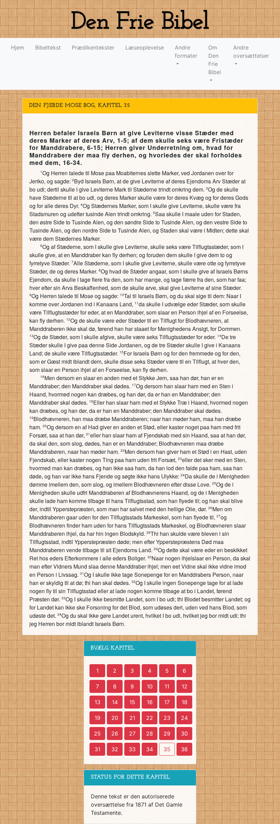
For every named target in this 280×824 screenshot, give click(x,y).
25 (97, 733)
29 (167, 733)
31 (97, 749)
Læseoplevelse (144, 47)
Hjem (17, 47)
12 (184, 686)
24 (184, 717)
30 (184, 733)
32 (114, 749)
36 (184, 749)
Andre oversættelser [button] (251, 51)
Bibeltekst (48, 47)
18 (184, 702)
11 (167, 686)
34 (149, 749)
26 (114, 733)
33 (132, 749)
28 (149, 733)
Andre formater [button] (186, 51)
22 (149, 717)
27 (132, 733)
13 (97, 702)
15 (132, 702)
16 (150, 702)
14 (115, 702)
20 (114, 717)
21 (132, 717)
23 (167, 717)
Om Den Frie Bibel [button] (214, 59)
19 (97, 717)
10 (150, 686)
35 (167, 749)
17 (167, 702)
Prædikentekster (93, 47)
